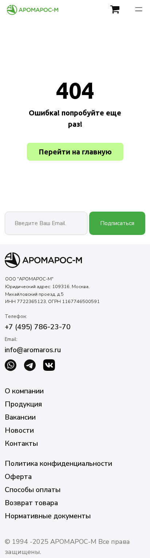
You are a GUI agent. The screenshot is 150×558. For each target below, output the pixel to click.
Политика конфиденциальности (58, 463)
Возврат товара (31, 503)
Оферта (18, 476)
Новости (19, 430)
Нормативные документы (48, 516)
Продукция (23, 404)
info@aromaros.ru (33, 350)
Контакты (21, 443)
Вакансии (20, 417)
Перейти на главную (75, 152)
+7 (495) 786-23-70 (38, 327)
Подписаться (117, 223)
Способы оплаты (32, 490)
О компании (24, 391)
